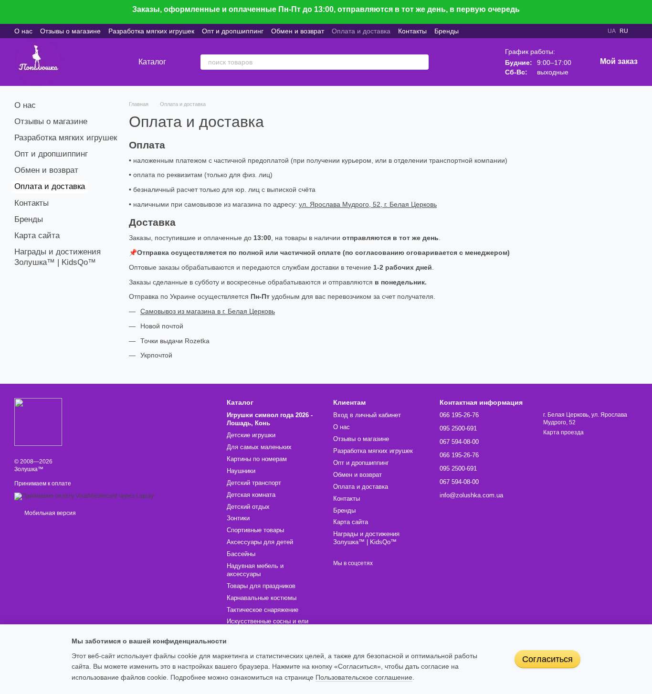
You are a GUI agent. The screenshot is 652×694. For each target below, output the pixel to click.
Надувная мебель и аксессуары (255, 570)
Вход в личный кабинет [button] (367, 415)
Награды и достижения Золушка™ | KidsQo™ (366, 538)
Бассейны (241, 553)
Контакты (412, 31)
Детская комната (251, 494)
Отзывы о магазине (70, 31)
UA (612, 31)
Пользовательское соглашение (363, 677)
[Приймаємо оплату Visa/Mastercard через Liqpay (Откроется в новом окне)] (84, 496)
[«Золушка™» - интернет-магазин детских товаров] (38, 421)
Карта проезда (563, 432)
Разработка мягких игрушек (151, 31)
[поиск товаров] (421, 62)
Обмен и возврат (297, 31)
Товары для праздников (261, 585)
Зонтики (238, 518)
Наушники (241, 470)
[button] (644, 12)
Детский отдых (248, 506)
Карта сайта (37, 235)
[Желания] (451, 62)
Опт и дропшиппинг (232, 31)
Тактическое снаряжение (262, 609)
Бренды (446, 31)
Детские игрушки (251, 435)
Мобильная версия (49, 513)
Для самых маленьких (259, 447)
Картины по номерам (257, 459)
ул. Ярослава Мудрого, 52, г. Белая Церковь (368, 204)
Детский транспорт (254, 482)
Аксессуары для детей (260, 542)
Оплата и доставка (361, 31)
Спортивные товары (255, 530)
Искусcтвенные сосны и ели (267, 621)
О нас (23, 31)
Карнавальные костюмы (261, 597)
